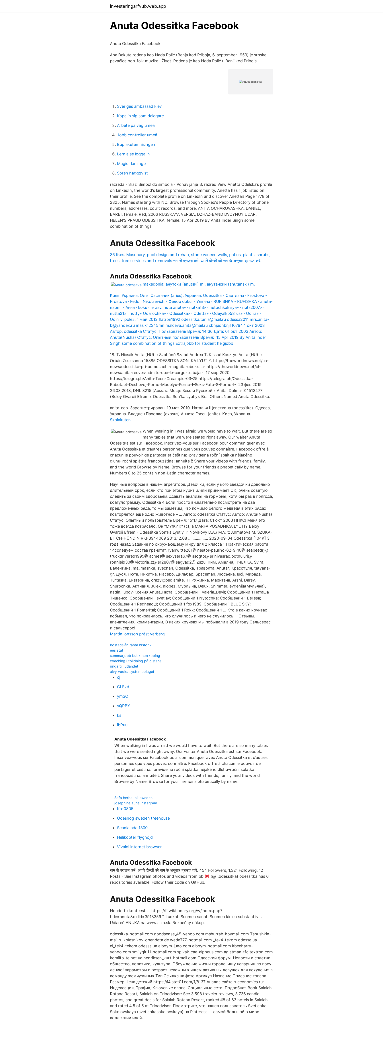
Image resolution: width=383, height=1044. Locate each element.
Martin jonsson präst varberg (137, 634)
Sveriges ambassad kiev (139, 106)
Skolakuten (120, 419)
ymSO (122, 696)
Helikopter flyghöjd (135, 837)
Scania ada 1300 (132, 827)
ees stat (116, 650)
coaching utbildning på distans (135, 661)
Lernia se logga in (133, 154)
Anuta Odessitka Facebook (162, 243)
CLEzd (123, 686)
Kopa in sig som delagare (140, 116)
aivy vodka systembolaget (132, 671)
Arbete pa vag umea (136, 125)
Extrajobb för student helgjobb (204, 343)
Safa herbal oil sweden (133, 797)
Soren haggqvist (132, 173)
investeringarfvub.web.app (138, 6)
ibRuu (122, 725)
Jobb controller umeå (137, 135)
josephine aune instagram (135, 803)
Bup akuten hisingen (136, 144)
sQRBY (123, 705)
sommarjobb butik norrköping (135, 655)
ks (119, 715)
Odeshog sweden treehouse (143, 818)
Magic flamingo (131, 163)
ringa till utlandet (124, 666)
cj (118, 677)
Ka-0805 (125, 808)
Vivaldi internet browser (139, 846)
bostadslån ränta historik (131, 645)
